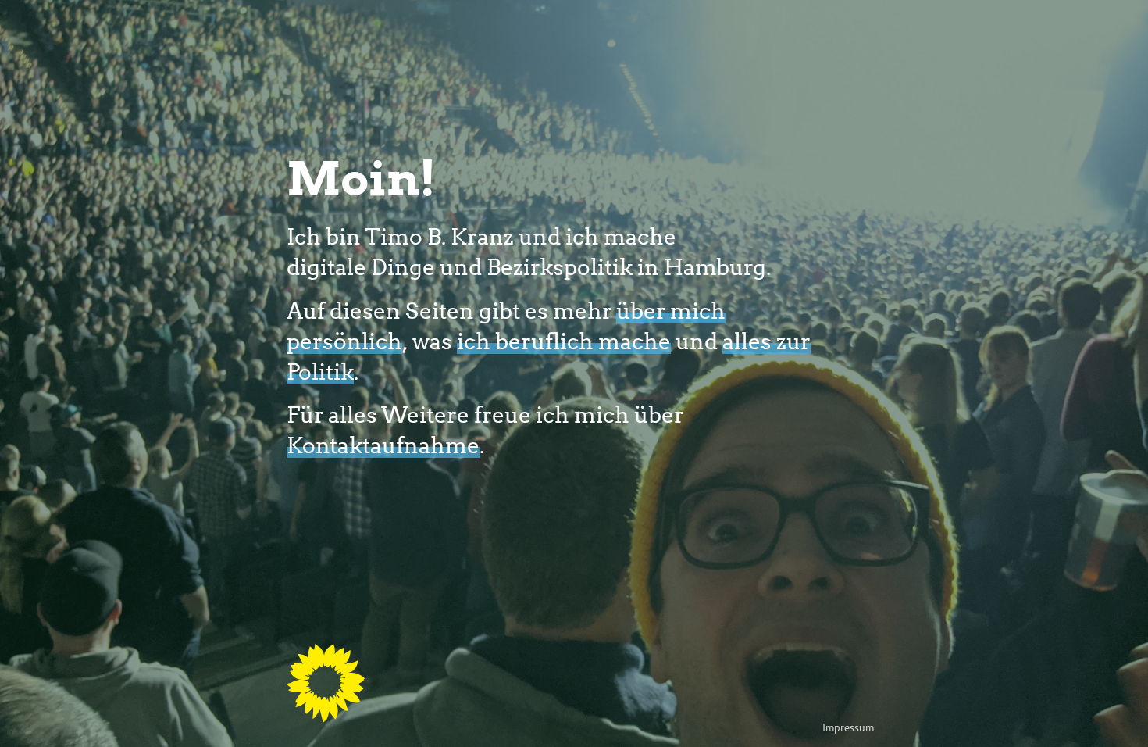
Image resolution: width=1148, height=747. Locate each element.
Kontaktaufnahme (383, 444)
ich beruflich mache (564, 340)
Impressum (848, 727)
